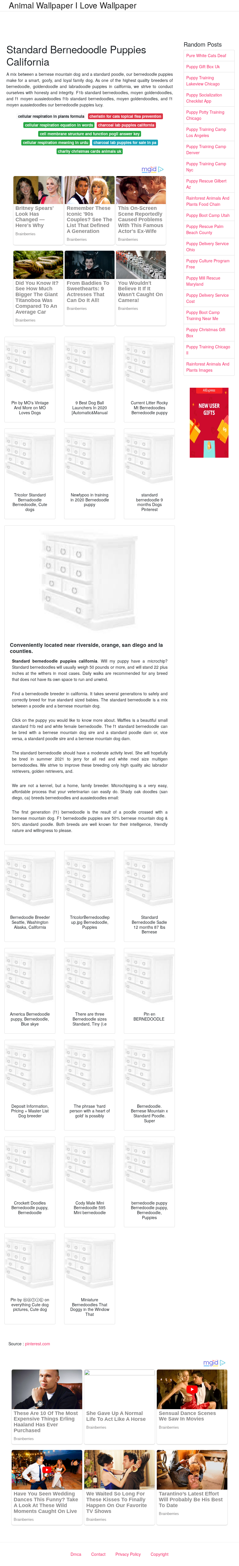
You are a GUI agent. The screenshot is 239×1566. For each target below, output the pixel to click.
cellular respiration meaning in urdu (55, 142)
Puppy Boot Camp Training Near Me (203, 315)
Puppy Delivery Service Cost (207, 298)
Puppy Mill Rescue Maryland (203, 281)
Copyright (159, 1554)
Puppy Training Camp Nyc (206, 167)
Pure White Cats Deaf (206, 55)
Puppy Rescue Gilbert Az (206, 184)
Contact (98, 1554)
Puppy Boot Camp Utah (208, 215)
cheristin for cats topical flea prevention (125, 116)
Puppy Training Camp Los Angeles (206, 132)
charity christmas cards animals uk (89, 151)
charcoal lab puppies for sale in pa (125, 142)
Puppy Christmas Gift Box (205, 332)
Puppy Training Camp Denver (206, 149)
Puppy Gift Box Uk (203, 66)
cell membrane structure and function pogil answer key (90, 133)
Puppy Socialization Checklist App (204, 98)
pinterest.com (37, 1343)
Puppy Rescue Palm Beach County (205, 229)
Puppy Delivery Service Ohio (207, 246)
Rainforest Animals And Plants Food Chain (207, 201)
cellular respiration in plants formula (51, 116)
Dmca (76, 1554)
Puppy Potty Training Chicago (205, 115)
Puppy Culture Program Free (208, 264)
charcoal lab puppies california (126, 125)
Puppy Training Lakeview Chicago (203, 81)
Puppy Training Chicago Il (208, 350)
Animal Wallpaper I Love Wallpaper (72, 4)
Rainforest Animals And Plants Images (207, 367)
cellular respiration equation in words (59, 125)
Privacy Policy (128, 1554)
